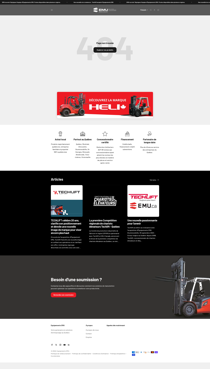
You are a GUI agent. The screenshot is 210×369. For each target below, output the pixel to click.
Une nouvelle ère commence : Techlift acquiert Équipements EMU (74, 2)
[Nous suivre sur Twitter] (56, 345)
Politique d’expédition (117, 354)
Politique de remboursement (61, 354)
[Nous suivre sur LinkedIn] (69, 345)
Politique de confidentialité (81, 354)
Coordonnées (55, 356)
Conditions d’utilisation (101, 354)
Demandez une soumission (63, 295)
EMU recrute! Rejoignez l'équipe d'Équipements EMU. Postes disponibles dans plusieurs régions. (136, 2)
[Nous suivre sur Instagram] (60, 345)
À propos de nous (92, 330)
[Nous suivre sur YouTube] (64, 345)
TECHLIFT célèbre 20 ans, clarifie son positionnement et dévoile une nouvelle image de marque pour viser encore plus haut (66, 226)
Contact (89, 334)
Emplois (89, 337)
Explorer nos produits (105, 50)
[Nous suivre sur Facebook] (52, 345)
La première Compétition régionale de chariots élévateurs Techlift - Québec (104, 223)
